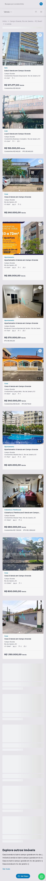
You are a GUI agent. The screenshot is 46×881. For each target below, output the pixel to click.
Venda (6, 12)
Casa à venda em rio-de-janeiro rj (15, 864)
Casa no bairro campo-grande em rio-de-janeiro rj (22, 861)
